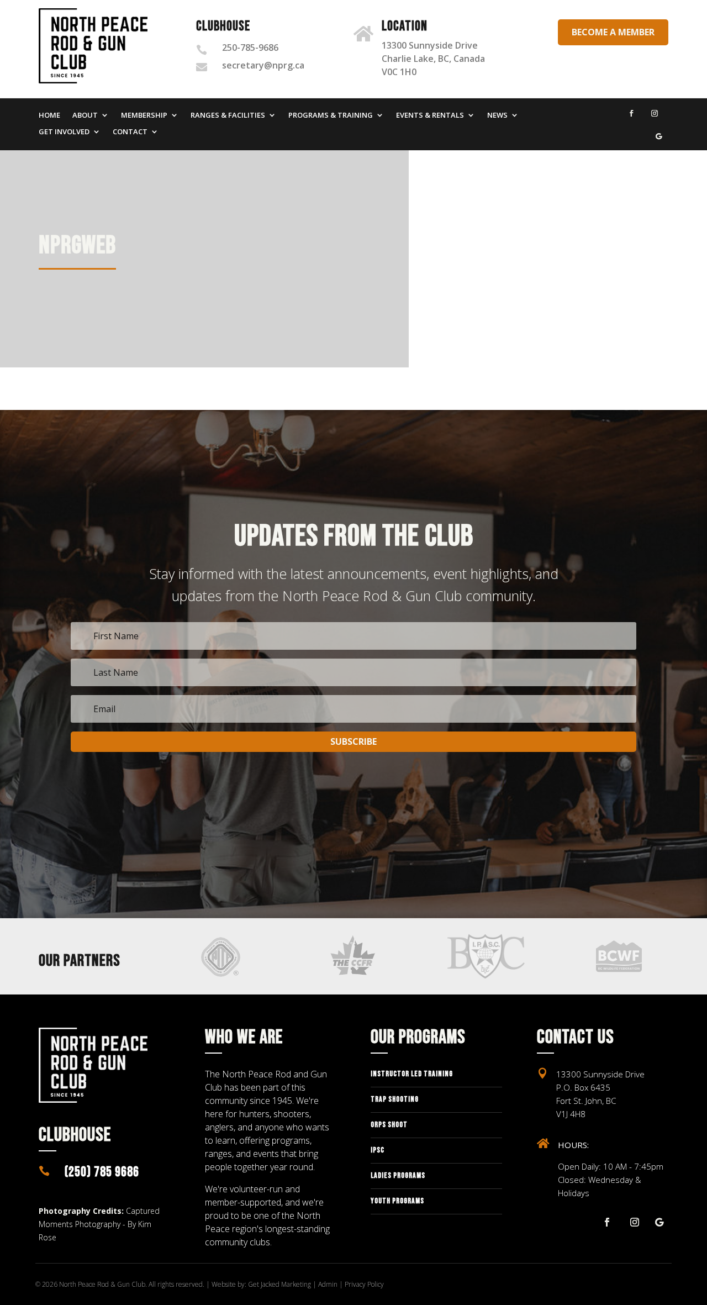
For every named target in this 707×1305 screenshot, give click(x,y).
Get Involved (64, 132)
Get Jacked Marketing (279, 1284)
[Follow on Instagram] (654, 113)
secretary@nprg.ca (263, 65)
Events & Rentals (430, 115)
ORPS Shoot (389, 1124)
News (497, 115)
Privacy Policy (364, 1284)
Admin (327, 1284)
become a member (613, 32)
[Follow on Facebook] (631, 113)
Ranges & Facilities (228, 115)
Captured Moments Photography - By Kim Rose (99, 1224)
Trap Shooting (395, 1099)
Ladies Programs (398, 1175)
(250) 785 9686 (102, 1172)
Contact (130, 132)
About (85, 115)
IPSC (377, 1150)
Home (49, 115)
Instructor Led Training (412, 1073)
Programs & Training (330, 115)
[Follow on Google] (659, 136)
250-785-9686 (250, 47)
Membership (144, 115)
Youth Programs (397, 1201)
